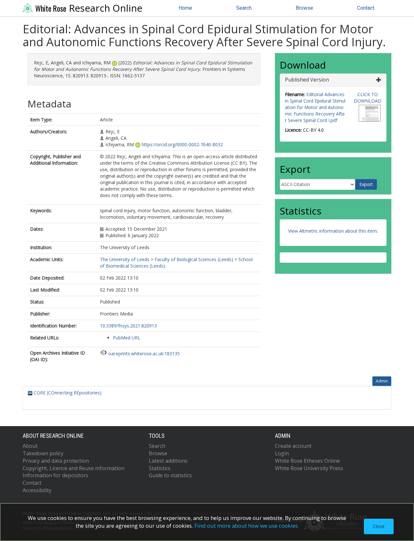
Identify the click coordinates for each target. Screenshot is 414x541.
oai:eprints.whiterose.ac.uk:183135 (144, 353)
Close (379, 526)
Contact (365, 8)
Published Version (307, 79)
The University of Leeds (124, 259)
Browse (304, 8)
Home (185, 8)
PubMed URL (126, 338)
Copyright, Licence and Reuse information (73, 468)
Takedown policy (43, 453)
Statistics (159, 468)
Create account (293, 445)
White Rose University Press (309, 468)
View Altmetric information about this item (332, 231)
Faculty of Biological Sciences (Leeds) (194, 259)
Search (244, 8)
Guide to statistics (170, 475)
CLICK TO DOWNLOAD (367, 97)
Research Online (88, 8)
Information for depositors (55, 475)
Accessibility (37, 490)
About (30, 445)
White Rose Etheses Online (307, 460)
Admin (382, 381)
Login (282, 453)
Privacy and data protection (56, 460)
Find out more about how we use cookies (246, 525)
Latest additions (168, 460)
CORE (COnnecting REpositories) (67, 393)
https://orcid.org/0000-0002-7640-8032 (182, 144)
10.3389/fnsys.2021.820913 (128, 326)
